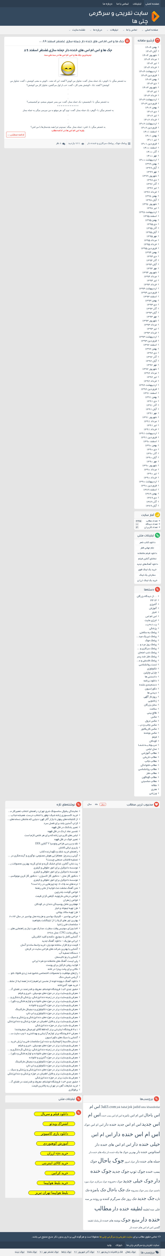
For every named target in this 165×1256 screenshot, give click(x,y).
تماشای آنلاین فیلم (147, 559)
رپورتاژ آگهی (150, 697)
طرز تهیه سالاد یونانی (67, 912)
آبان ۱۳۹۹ (151, 168)
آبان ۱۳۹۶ (151, 200)
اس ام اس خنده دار (136, 1134)
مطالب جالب (151, 761)
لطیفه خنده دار (127, 1208)
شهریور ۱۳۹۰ (149, 465)
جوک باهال (130, 1252)
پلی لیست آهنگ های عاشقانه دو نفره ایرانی (55, 961)
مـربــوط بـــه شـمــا (147, 745)
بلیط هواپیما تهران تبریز (51, 1193)
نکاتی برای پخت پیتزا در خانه (63, 969)
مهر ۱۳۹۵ (151, 236)
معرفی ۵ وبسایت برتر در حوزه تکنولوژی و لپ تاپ (52, 1013)
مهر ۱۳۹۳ (151, 317)
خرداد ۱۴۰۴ (150, 67)
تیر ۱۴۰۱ (151, 140)
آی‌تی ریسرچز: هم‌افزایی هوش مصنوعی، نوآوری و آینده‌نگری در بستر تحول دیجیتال (42, 856)
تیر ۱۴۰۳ (151, 91)
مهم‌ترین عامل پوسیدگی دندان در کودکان (56, 904)
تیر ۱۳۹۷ (151, 188)
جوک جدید (120, 1171)
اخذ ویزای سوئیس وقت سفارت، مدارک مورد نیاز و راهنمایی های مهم (42, 928)
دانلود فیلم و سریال (54, 1114)
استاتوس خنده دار (148, 1152)
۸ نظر (58, 143)
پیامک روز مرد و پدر (146, 644)
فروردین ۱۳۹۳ (149, 341)
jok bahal (122, 1107)
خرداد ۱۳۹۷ (150, 192)
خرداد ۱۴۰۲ (150, 119)
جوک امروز (130, 1161)
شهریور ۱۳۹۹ (149, 176)
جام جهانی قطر (147, 548)
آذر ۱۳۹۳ (151, 309)
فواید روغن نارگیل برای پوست (62, 965)
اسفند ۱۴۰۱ (150, 132)
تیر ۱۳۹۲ (151, 377)
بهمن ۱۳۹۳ (151, 300)
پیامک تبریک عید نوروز (146, 636)
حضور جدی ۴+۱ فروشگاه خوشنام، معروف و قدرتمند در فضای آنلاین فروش (42, 989)
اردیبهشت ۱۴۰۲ (148, 123)
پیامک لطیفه (93, 1221)
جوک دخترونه (115, 1181)
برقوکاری (73, 1090)
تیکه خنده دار (113, 1152)
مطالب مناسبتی (149, 781)
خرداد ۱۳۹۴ (150, 284)
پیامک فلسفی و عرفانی (146, 660)
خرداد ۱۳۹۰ (150, 477)
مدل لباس (151, 749)
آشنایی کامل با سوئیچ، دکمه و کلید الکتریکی (55, 937)
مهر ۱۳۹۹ (151, 172)
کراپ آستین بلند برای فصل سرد (61, 823)
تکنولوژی (152, 669)
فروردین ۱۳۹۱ (149, 437)
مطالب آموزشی (149, 753)
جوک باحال (111, 1160)
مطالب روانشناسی (147, 769)
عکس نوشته (150, 733)
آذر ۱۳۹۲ (151, 357)
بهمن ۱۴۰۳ (151, 79)
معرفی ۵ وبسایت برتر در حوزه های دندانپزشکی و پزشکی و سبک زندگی (42, 1017)
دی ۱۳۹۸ (151, 180)
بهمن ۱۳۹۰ (151, 445)
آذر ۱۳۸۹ (151, 502)
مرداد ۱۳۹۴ (150, 276)
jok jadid (134, 1107)
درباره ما (107, 3)
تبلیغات (137, 3)
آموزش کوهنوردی (55, 1143)
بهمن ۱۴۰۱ (151, 136)
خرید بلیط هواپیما (56, 1183)
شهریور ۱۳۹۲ (149, 369)
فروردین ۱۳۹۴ (149, 292)
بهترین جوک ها (128, 1152)
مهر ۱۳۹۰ (151, 461)
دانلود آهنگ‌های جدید (147, 564)
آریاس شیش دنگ (68, 977)
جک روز (131, 1198)
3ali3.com (108, 1107)
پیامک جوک (121, 143)
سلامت (153, 709)
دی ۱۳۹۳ (151, 304)
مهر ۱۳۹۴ (151, 268)
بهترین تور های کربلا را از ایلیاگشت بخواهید (55, 920)
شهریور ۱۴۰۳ (149, 87)
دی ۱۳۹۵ (151, 224)
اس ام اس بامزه (133, 1115)
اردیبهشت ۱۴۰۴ (148, 71)
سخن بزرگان (150, 705)
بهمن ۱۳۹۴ (151, 252)
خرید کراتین (60, 1173)
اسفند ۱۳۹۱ (150, 393)
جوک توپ (137, 1171)
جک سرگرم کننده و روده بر (108, 1198)
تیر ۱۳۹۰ (151, 473)
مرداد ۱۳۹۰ (150, 469)
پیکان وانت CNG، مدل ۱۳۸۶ (62, 933)
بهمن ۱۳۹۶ (151, 196)
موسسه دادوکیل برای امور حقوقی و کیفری (56, 868)
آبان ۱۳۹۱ (151, 409)
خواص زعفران (70, 900)
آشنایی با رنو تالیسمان (66, 957)
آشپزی (153, 604)
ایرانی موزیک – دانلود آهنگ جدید (60, 941)
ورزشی (153, 793)
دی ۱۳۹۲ (151, 353)
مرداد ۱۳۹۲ (150, 373)
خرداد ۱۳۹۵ (150, 244)
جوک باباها (66, 1252)
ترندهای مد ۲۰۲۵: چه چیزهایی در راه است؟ (54, 884)
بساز (70, 102)
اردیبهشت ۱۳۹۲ (148, 385)
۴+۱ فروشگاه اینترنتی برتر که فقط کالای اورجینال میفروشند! (46, 1029)
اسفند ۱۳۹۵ (150, 216)
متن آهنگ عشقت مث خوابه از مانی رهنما (56, 888)
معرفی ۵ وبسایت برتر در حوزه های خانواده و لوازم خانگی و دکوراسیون (42, 1001)
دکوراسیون (151, 689)
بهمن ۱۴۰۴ (151, 47)
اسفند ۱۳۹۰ (150, 441)
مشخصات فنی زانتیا (67, 924)
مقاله (154, 785)
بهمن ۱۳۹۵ (151, 220)
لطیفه (146, 1209)
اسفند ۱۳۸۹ (150, 490)
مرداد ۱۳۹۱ (150, 421)
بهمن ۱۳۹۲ (151, 349)
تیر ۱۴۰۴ (151, 63)
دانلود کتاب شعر (147, 542)
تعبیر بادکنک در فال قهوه (65, 827)
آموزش (153, 608)
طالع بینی (152, 713)
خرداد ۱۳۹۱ (150, 429)
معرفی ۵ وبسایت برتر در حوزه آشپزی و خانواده (53, 1005)
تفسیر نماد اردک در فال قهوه (63, 831)
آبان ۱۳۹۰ (151, 457)
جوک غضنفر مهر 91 (49, 1252)
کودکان (153, 741)
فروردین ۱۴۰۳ (149, 103)
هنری (154, 789)
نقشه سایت (78, 30)
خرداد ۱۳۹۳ (150, 333)
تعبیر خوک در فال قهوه (66, 839)
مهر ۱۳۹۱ (151, 413)
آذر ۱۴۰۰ (151, 152)
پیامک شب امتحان (147, 652)
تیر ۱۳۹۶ (151, 208)
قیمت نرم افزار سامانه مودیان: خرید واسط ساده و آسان (49, 945)
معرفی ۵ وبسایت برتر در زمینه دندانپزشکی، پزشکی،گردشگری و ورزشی (42, 997)
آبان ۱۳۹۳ (151, 313)
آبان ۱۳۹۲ (151, 361)
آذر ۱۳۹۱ (151, 405)
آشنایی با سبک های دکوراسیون (61, 1037)
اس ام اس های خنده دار (113, 1145)
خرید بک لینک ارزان (147, 580)
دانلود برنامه (150, 681)
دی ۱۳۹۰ (151, 449)
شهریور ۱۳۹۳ (149, 321)
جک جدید (146, 1198)
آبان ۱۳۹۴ (151, 264)
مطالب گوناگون (149, 777)
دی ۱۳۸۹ (151, 498)
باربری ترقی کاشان (68, 848)
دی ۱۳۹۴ (151, 256)
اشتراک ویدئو (59, 1124)
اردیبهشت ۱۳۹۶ (148, 212)
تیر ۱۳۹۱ (151, 425)
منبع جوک (130, 1219)
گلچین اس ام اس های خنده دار (145, 1227)
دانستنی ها (151, 677)
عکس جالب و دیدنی (146, 725)
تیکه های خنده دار (97, 1152)
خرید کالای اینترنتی (55, 1163)
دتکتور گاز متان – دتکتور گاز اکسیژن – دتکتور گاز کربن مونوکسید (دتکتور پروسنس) (42, 876)
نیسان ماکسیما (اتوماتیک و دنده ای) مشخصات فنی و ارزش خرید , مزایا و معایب (42, 1041)
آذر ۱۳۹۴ (151, 260)
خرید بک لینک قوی (147, 569)
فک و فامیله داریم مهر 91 (110, 1252)
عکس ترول (151, 721)
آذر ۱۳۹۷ (151, 184)
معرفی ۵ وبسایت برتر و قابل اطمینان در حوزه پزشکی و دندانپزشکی (43, 1021)
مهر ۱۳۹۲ (151, 365)
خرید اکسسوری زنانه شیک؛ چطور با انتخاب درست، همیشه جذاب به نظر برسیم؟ (42, 815)
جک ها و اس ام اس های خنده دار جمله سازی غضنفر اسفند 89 (83, 41)
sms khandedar (150, 1107)
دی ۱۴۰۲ (151, 111)
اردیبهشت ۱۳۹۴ (148, 288)
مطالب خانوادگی (149, 765)
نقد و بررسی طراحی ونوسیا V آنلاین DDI (56, 843)
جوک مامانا (32, 1252)
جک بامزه (98, 1190)
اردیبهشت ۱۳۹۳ (148, 337)
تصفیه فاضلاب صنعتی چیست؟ (62, 860)
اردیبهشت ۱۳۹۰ (148, 481)
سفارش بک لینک (147, 575)
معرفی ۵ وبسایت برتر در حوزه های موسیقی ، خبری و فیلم (48, 993)
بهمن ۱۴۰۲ (151, 107)
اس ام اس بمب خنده (111, 1115)
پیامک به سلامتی (148, 632)
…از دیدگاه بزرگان (147, 596)
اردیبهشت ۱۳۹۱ (148, 433)
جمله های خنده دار (148, 1161)
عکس (154, 717)
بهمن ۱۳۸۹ (151, 494)
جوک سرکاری (101, 1181)
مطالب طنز (151, 773)
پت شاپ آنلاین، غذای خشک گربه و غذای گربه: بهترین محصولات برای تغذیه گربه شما (42, 864)
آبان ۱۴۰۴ (151, 51)
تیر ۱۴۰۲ (151, 115)
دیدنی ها (152, 693)
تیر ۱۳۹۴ (151, 280)
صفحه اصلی (152, 3)
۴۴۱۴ (153, 600)
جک (128, 1190)
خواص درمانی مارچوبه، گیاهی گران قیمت (56, 896)
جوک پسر (148, 1190)
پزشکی (153, 628)
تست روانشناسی (148, 664)
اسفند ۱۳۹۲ (150, 345)
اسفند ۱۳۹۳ (150, 296)
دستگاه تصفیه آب (68, 953)
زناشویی (152, 701)
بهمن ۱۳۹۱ (151, 397)
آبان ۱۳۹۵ (151, 232)
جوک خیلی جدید (138, 1180)
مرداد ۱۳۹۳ (150, 325)
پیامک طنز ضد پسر (147, 656)
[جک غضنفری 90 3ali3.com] (68, 76)
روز (103, 804)
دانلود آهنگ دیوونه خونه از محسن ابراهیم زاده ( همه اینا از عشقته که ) (42, 981)
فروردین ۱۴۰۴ (149, 75)
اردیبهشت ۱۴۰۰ (148, 160)
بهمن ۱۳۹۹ (151, 164)
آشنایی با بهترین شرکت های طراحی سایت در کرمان (51, 949)
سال (89, 804)
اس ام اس (151, 616)
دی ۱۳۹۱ (151, 401)
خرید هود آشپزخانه (68, 985)
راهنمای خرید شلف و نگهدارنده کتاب (59, 852)
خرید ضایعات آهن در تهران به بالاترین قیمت (55, 1086)
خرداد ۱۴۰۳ (150, 95)
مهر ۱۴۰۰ (151, 156)
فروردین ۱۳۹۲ (149, 389)
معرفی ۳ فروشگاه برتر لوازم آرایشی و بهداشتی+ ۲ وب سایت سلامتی (42, 1033)
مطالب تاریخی (150, 757)
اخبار (154, 612)
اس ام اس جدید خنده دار (122, 1124)
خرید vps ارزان (57, 1153)
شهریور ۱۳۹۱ (149, 417)
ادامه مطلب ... (15, 134)
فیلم (154, 737)
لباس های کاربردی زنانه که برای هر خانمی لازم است (51, 835)
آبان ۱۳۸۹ (151, 506)
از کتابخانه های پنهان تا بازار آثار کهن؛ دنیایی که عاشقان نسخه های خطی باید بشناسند (42, 819)
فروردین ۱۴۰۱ (149, 144)
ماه (96, 804)
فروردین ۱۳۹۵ (149, 248)
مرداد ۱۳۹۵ (150, 240)
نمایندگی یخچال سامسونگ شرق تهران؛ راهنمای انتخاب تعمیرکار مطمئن (42, 811)
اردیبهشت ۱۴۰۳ (148, 99)
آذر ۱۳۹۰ (151, 453)
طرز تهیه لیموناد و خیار (66, 908)
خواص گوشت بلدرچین (66, 892)
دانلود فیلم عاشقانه (147, 553)
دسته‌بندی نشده (148, 685)
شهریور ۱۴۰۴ (149, 55)
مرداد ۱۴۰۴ (150, 59)
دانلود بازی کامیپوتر (54, 1134)
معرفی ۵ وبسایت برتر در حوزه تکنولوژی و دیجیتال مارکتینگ (46, 1009)
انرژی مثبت (151, 620)
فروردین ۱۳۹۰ (149, 486)
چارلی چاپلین (150, 673)
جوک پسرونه (137, 1190)
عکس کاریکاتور (149, 729)
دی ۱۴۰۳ (151, 83)
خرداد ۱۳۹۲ (150, 381)
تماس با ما (123, 3)
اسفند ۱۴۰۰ (150, 148)
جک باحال (116, 1189)
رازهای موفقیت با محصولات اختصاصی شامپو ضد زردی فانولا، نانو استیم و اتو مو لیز (42, 973)
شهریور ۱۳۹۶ (149, 204)
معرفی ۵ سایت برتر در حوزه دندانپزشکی (56, 1025)
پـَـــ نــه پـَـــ (151, 624)
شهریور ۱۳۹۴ (149, 272)
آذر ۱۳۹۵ (151, 228)
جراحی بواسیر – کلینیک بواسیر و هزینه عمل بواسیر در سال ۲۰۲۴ (43, 916)
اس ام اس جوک (93, 1124)
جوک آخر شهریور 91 (84, 1252)
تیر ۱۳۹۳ (151, 329)
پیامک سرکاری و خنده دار (100, 143)
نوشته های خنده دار (110, 1220)
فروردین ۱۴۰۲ (149, 128)
